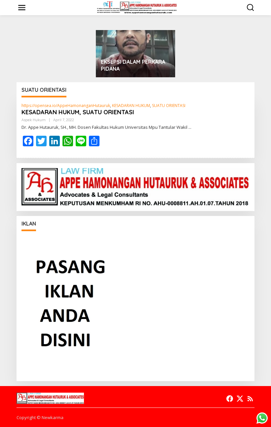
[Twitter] (240, 398)
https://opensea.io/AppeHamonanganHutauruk (65, 105)
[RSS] (250, 398)
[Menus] (22, 7)
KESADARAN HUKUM (131, 105)
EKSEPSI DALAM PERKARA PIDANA (133, 65)
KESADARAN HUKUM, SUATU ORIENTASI (77, 112)
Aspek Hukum (33, 120)
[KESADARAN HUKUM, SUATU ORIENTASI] (189, 127)
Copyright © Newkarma (40, 417)
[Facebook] (229, 398)
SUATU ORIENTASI (168, 105)
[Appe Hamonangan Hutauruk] (137, 7)
